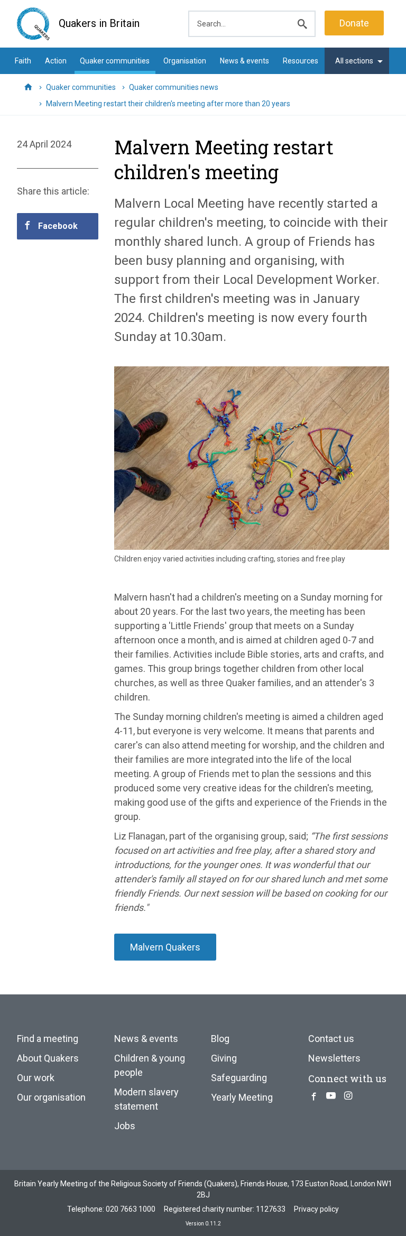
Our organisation (51, 1097)
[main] (203, 543)
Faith (23, 61)
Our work (35, 1077)
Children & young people (149, 1065)
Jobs (124, 1125)
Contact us (331, 1038)
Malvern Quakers (165, 947)
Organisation (184, 61)
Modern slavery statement (146, 1099)
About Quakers (48, 1058)
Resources (300, 61)
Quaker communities (115, 61)
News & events (244, 61)
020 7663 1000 (130, 1209)
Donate (354, 23)
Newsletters (334, 1058)
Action (56, 61)
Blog (220, 1038)
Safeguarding (239, 1077)
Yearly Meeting (242, 1097)
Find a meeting (47, 1038)
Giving (224, 1058)
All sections (354, 61)
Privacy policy (316, 1209)
